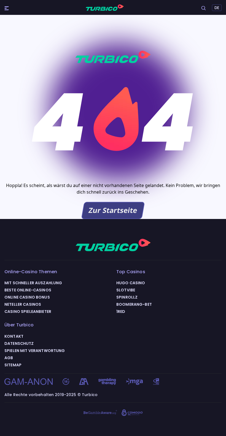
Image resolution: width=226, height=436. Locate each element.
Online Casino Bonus (27, 297)
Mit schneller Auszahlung (33, 283)
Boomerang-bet (134, 304)
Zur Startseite (113, 210)
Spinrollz (127, 297)
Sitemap (12, 365)
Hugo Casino (130, 283)
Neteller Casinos (22, 304)
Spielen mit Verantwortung (34, 350)
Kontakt (13, 336)
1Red (120, 311)
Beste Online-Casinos (27, 290)
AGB (8, 358)
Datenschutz (19, 343)
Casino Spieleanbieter (27, 311)
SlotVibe (125, 290)
